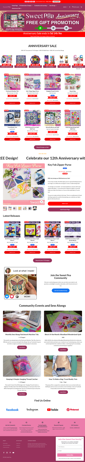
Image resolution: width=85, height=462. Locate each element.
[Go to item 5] (25, 208)
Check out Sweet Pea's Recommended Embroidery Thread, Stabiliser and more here (42, 430)
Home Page (15, 5)
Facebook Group (14, 427)
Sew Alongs (52, 5)
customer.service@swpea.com (26, 431)
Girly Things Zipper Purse (32, 91)
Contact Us (18, 445)
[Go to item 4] (20, 208)
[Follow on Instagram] (7, 452)
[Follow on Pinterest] (10, 452)
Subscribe (70, 455)
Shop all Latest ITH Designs (42, 260)
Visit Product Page (65, 209)
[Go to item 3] (15, 208)
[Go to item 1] (5, 208)
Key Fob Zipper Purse (59, 164)
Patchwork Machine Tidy (12, 91)
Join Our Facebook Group (60, 290)
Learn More (22, 347)
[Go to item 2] (10, 208)
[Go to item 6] (30, 208)
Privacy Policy (5, 443)
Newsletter (18, 447)
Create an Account (6, 447)
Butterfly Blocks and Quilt (52, 127)
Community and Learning (40, 5)
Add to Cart (12, 103)
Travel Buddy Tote (12, 127)
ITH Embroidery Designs (25, 5)
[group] (42, 21)
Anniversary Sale (16, 8)
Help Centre (18, 443)
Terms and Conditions (6, 445)
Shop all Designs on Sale (42, 147)
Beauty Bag (73, 91)
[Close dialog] (82, 438)
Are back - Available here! (75, 427)
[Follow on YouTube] (13, 452)
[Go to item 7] (35, 208)
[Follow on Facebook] (4, 452)
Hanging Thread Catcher (52, 91)
